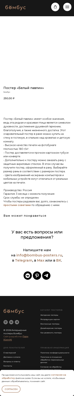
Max (40, 260)
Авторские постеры (49, 315)
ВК (58, 260)
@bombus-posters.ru (42, 255)
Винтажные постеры (49, 324)
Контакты (7, 366)
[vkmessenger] (28, 275)
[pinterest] (37, 275)
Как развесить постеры (51, 333)
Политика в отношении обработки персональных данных (52, 360)
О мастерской (9, 353)
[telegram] (46, 275)
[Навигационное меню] (67, 7)
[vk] (11, 322)
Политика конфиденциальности (54, 353)
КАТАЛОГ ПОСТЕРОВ (51, 310)
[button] (55, 6)
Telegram (23, 260)
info (19, 255)
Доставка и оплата (11, 357)
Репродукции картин (50, 319)
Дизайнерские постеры (51, 328)
